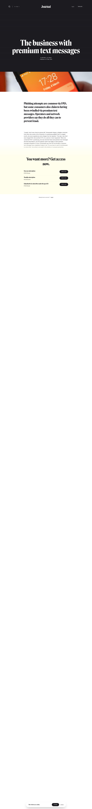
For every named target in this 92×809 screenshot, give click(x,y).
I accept (55, 804)
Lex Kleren (49, 57)
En (17, 6)
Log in (73, 6)
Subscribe (80, 6)
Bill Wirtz (44, 57)
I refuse (62, 804)
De (15, 6)
